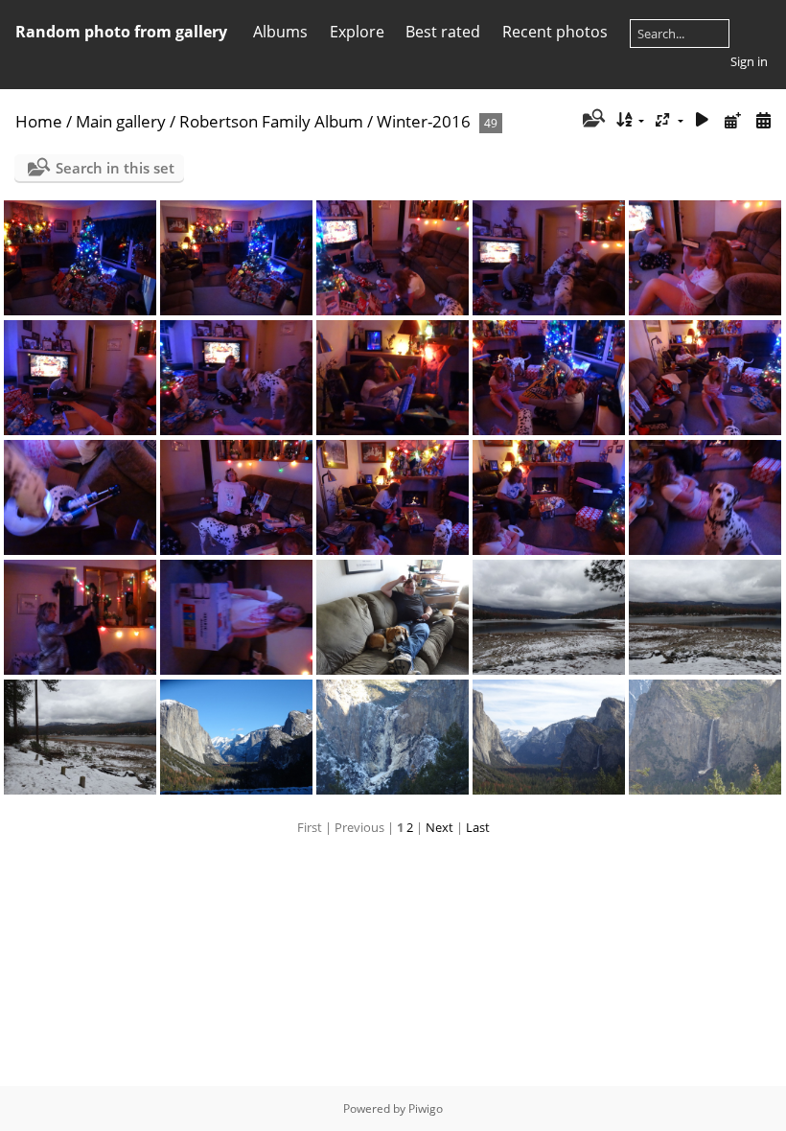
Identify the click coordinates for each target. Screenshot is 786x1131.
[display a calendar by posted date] (732, 120)
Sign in (749, 61)
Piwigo (425, 1108)
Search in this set (115, 167)
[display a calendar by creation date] (762, 120)
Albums (280, 31)
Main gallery (121, 121)
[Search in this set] (592, 119)
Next (439, 827)
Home (38, 121)
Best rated (442, 31)
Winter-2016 (424, 121)
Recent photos (555, 31)
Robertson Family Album (271, 121)
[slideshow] (702, 120)
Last (478, 827)
